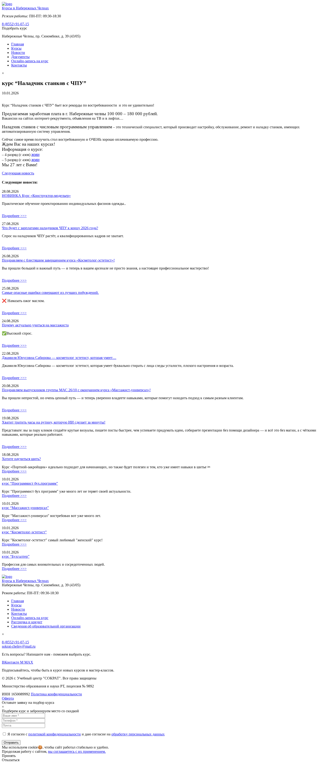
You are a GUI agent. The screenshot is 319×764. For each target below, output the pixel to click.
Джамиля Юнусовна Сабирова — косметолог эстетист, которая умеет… (59, 358)
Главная (17, 44)
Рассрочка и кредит (26, 622)
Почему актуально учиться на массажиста (35, 325)
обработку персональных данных (138, 734)
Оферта (8, 698)
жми (35, 154)
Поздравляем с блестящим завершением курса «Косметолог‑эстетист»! (58, 260)
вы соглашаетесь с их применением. (77, 751)
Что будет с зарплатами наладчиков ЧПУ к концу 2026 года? (50, 228)
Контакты (19, 65)
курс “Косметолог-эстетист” (24, 532)
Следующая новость (18, 173)
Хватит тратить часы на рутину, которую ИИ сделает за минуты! (53, 422)
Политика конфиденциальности (56, 694)
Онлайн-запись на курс (29, 61)
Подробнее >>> (14, 216)
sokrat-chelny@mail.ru (18, 646)
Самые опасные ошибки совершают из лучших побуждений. (50, 293)
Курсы (16, 48)
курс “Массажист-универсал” (25, 508)
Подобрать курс (14, 28)
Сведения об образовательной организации (46, 626)
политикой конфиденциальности (54, 734)
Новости (18, 53)
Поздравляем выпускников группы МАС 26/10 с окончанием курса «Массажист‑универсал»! (76, 390)
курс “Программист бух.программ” (30, 483)
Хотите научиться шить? (21, 459)
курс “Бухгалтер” (15, 556)
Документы (20, 57)
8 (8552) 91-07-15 (15, 24)
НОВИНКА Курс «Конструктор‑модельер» (36, 196)
